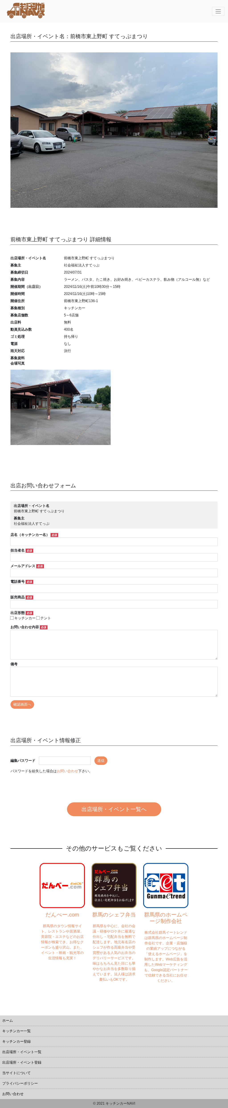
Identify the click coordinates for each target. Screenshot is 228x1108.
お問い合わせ (67, 771)
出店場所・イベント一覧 (21, 1052)
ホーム (7, 1020)
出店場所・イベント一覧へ (114, 809)
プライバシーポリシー (20, 1083)
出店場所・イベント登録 (21, 1062)
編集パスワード (22, 760)
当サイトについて (16, 1073)
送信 (100, 760)
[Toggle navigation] (218, 11)
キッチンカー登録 (16, 1041)
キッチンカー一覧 (16, 1031)
